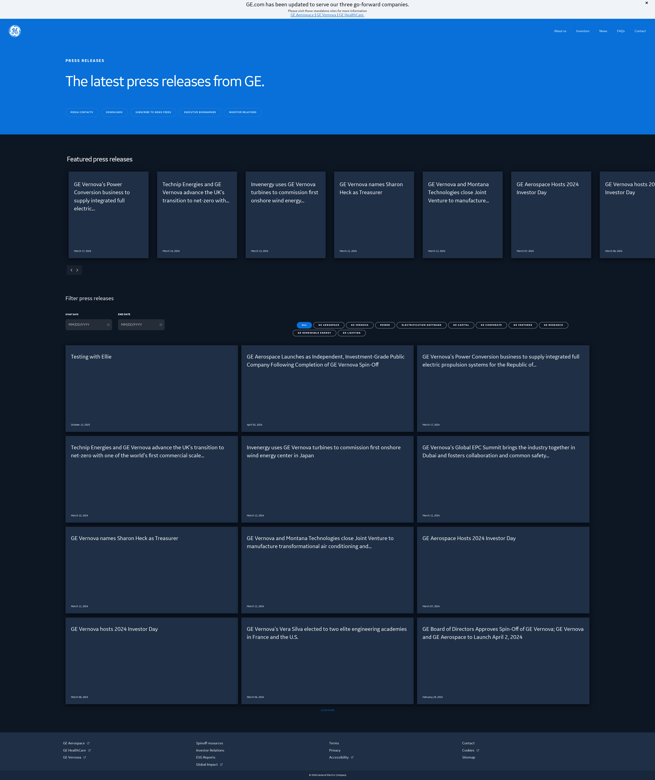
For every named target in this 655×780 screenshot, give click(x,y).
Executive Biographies (200, 112)
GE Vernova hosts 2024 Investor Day (114, 629)
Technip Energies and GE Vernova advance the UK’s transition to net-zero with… (196, 193)
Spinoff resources (209, 743)
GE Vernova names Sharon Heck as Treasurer (124, 538)
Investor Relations (210, 750)
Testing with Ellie (91, 357)
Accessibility (341, 757)
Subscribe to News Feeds (153, 112)
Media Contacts (82, 112)
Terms (334, 743)
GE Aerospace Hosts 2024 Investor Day (469, 538)
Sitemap (468, 757)
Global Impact (209, 765)
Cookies (470, 750)
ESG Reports (205, 757)
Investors (583, 31)
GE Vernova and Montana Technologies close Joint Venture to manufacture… (458, 193)
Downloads (114, 112)
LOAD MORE (327, 710)
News (603, 31)
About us (560, 31)
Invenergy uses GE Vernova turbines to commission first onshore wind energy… (284, 193)
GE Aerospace (302, 15)
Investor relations (243, 112)
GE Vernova (326, 15)
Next (77, 270)
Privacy (334, 750)
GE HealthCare (351, 15)
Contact (640, 31)
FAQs (621, 31)
